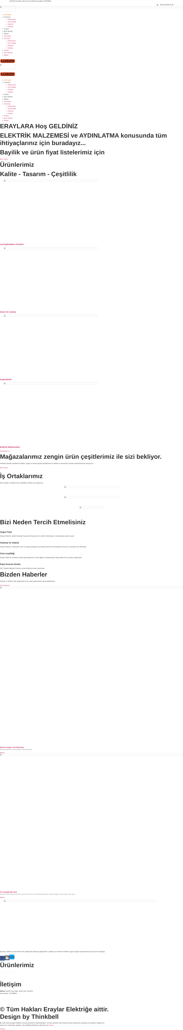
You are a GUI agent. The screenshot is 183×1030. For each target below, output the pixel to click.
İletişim (6, 33)
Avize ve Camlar (8, 312)
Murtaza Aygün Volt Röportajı (12, 747)
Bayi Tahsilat (8, 31)
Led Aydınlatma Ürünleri (12, 244)
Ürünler (6, 29)
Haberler (11, 24)
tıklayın (51, 1025)
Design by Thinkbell (29, 1016)
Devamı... (2, 752)
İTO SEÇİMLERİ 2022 (8, 892)
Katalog (10, 26)
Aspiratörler (6, 379)
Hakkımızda (12, 19)
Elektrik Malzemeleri (10, 447)
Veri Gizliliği (12, 22)
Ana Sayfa (7, 14)
